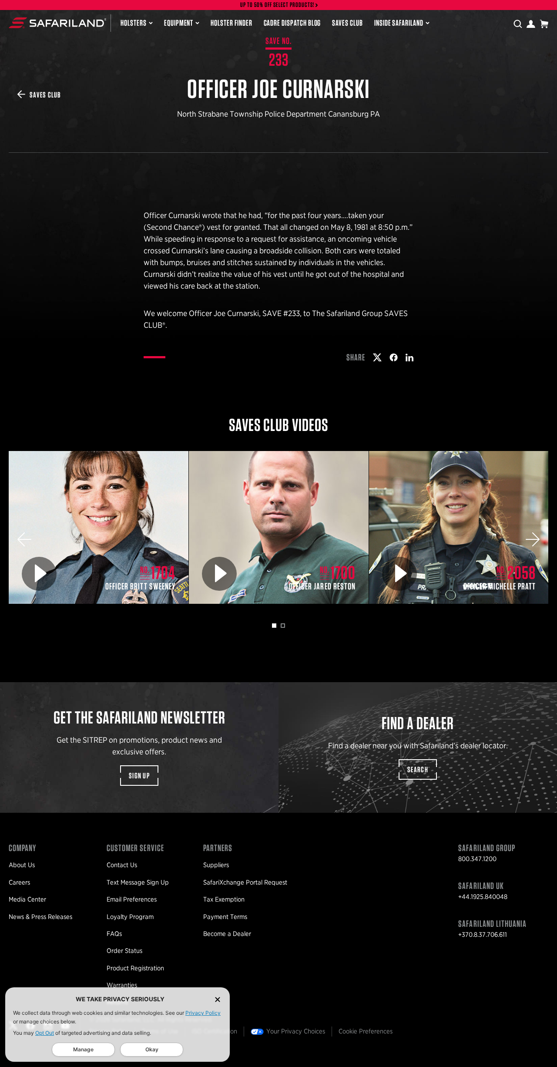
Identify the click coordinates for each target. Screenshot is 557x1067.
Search (417, 769)
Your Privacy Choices (295, 1031)
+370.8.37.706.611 (482, 935)
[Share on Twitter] (377, 357)
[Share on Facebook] (393, 357)
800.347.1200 (477, 859)
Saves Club (347, 23)
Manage (83, 1049)
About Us (22, 865)
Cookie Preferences (366, 1031)
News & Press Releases (40, 917)
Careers (19, 882)
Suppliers (216, 865)
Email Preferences (132, 899)
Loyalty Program (130, 917)
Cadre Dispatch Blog (292, 23)
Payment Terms (225, 917)
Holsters (134, 23)
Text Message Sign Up (138, 882)
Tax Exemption (224, 899)
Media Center (27, 899)
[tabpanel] (99, 527)
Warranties (122, 985)
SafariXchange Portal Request (245, 882)
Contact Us (122, 865)
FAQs (114, 934)
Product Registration (135, 968)
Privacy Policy (203, 1013)
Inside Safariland (398, 23)
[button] (24, 539)
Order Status (124, 951)
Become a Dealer (227, 934)
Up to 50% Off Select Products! (277, 5)
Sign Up (139, 775)
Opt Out (44, 1033)
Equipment (178, 23)
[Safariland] (57, 22)
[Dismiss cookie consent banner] (217, 999)
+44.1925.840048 (482, 897)
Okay (151, 1049)
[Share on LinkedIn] (409, 357)
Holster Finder (231, 23)
